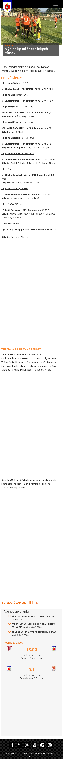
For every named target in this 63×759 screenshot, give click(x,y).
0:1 (31, 669)
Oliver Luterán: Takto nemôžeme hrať (34, 632)
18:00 (31, 649)
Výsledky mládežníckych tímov (29, 616)
